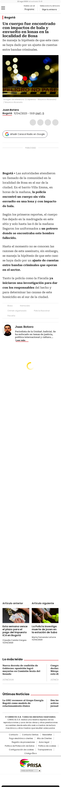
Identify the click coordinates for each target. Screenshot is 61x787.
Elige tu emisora (49, 9)
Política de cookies (47, 746)
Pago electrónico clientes (21, 738)
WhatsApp (55, 122)
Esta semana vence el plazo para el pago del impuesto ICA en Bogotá (15, 631)
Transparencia (45, 749)
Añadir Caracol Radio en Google (27, 134)
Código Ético (30, 753)
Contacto (13, 734)
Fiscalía (11, 315)
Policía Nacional (42, 310)
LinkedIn (48, 122)
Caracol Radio (15, 8)
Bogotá (9, 17)
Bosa (10, 305)
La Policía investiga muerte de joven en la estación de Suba (44, 629)
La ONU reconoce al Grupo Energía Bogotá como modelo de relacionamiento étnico (23, 703)
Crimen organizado (17, 310)
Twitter (40, 122)
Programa (29, 9)
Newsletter (47, 734)
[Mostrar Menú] (3, 8)
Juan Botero (11, 110)
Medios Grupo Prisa (30, 770)
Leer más (20, 340)
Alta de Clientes (44, 738)
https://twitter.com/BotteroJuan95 (21, 109)
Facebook (33, 122)
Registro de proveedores (23, 742)
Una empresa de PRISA (30, 763)
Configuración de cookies (21, 749)
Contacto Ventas (30, 734)
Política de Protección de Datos (19, 746)
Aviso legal (44, 742)
